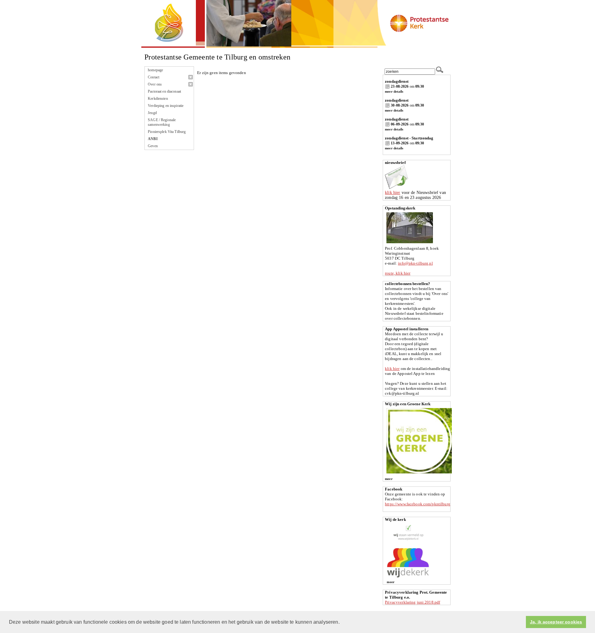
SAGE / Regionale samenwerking (162, 122)
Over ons (155, 84)
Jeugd (152, 113)
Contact (153, 77)
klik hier (392, 192)
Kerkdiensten (158, 98)
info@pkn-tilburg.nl (415, 263)
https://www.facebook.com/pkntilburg (417, 504)
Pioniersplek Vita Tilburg (167, 132)
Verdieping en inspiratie (165, 105)
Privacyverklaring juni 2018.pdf (412, 602)
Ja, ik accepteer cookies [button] (556, 622)
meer (388, 479)
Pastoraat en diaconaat (164, 91)
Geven (153, 146)
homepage (155, 70)
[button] (342, 622)
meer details (394, 91)
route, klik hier (397, 273)
